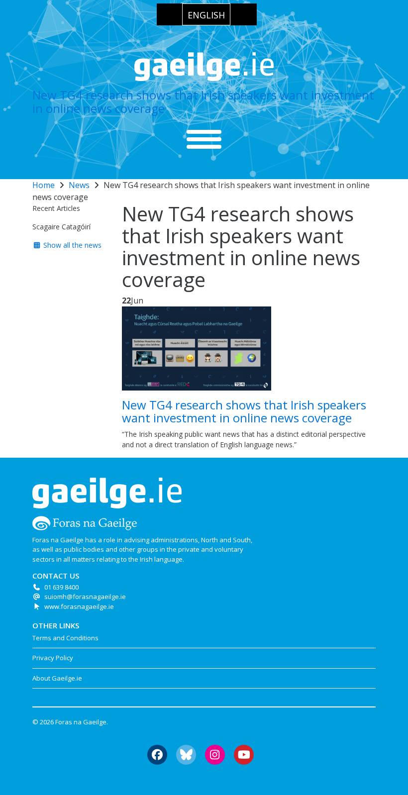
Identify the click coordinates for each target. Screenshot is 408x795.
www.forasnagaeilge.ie (79, 606)
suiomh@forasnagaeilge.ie (85, 596)
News (79, 185)
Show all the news (71, 245)
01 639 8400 (61, 587)
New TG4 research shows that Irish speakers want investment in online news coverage (203, 101)
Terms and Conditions (65, 637)
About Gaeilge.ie (57, 678)
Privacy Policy (52, 657)
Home (43, 185)
